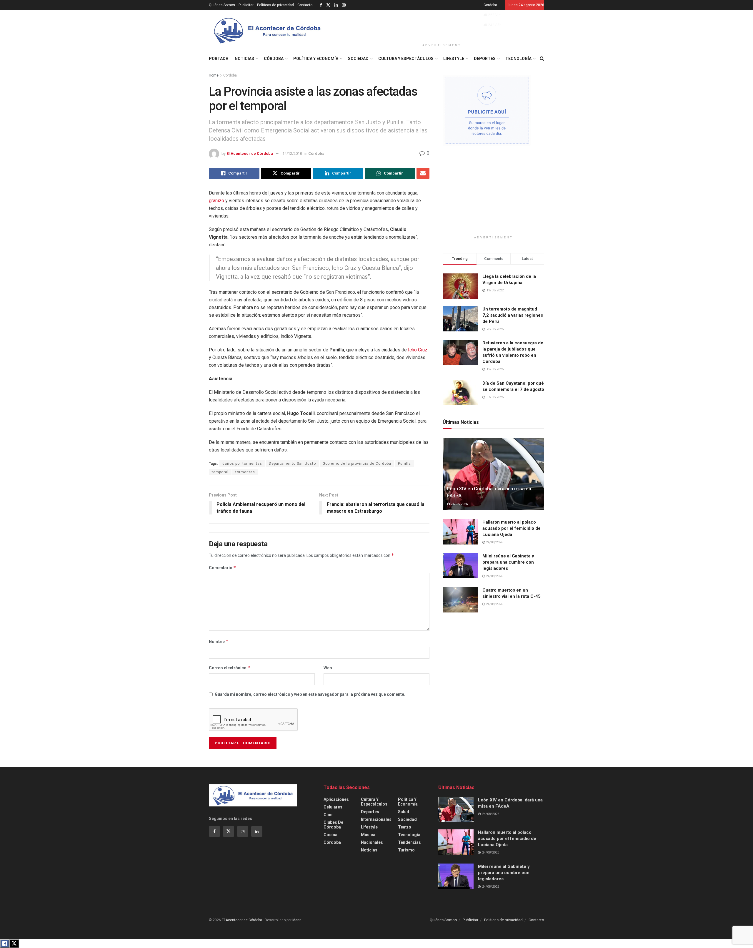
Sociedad (358, 58)
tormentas (245, 472)
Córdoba (274, 58)
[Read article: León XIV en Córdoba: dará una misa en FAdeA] (493, 474)
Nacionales (372, 842)
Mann (296, 920)
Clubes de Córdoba (333, 824)
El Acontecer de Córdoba (249, 153)
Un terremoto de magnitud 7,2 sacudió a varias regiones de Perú (512, 315)
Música (368, 834)
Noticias (244, 58)
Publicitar (246, 5)
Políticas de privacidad (275, 5)
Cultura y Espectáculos (406, 58)
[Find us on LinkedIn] (336, 5)
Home (214, 75)
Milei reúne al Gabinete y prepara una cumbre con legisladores (508, 562)
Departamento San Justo (292, 463)
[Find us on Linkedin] (256, 831)
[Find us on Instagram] (344, 5)
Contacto (304, 5)
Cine (328, 814)
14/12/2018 (292, 153)
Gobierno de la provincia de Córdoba (357, 463)
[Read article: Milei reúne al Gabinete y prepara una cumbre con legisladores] (460, 565)
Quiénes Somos (222, 5)
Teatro (404, 827)
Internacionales (376, 819)
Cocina (330, 834)
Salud (403, 811)
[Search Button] (542, 58)
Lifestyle (453, 58)
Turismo (406, 850)
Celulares (333, 807)
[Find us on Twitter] (328, 5)
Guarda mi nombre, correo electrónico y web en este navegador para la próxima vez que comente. (310, 694)
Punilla (404, 463)
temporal (220, 472)
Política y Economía (315, 58)
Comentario (222, 567)
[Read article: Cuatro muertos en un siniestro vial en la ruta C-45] (460, 599)
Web (328, 667)
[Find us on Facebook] (321, 5)
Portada (218, 58)
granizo (216, 200)
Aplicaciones (336, 799)
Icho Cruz (417, 350)
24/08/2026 (459, 504)
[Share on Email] (423, 173)
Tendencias (409, 842)
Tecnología (518, 58)
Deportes (485, 58)
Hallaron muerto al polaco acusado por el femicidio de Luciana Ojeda (511, 528)
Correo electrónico (229, 667)
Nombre (219, 641)
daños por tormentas (242, 463)
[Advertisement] (442, 25)
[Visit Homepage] (267, 30)
